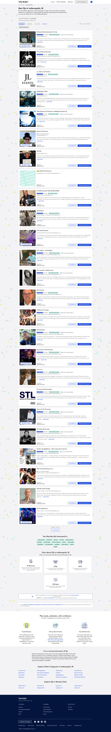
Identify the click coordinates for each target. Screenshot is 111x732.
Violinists (56, 539)
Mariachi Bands (41, 539)
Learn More (40, 42)
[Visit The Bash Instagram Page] (35, 722)
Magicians (21, 677)
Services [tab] (70, 2)
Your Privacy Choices (52, 725)
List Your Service (81, 2)
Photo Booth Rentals (79, 677)
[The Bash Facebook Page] (38, 722)
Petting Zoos (59, 670)
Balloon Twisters (78, 675)
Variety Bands (71, 542)
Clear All (45, 24)
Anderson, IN (59, 688)
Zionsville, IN (40, 685)
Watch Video (27, 46)
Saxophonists (40, 544)
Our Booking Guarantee (24, 709)
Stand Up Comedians (61, 677)
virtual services (75, 595)
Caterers (58, 672)
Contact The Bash (25, 721)
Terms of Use (31, 725)
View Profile (72, 46)
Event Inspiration (47, 709)
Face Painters (78, 670)
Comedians (21, 675)
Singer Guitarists (69, 539)
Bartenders (21, 672)
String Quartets (64, 544)
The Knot (70, 707)
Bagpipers (62, 539)
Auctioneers (40, 677)
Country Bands (47, 542)
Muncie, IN (21, 688)
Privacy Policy (21, 725)
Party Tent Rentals (42, 675)
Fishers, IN (77, 688)
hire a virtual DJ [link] (49, 597)
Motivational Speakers (43, 672)
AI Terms (69, 725)
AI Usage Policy (77, 725)
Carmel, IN (58, 685)
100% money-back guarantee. (55, 640)
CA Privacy (62, 725)
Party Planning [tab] (61, 2)
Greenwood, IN (78, 685)
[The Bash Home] (23, 2)
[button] (23, 27)
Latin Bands (57, 544)
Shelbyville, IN (22, 685)
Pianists (72, 544)
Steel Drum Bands (49, 544)
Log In (53, 2)
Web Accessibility (40, 725)
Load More (55, 530)
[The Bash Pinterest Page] (42, 722)
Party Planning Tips (47, 711)
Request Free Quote (84, 46)
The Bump (70, 709)
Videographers (60, 675)
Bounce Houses (78, 672)
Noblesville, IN (41, 688)
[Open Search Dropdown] (91, 2)
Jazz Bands (39, 542)
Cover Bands (49, 539)
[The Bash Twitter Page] (45, 722)
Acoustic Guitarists (56, 542)
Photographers (41, 670)
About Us (20, 707)
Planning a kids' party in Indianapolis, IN (52, 604)
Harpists (64, 542)
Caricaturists (21, 670)
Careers (20, 711)
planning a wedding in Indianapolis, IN (32, 604)
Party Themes (46, 707)
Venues (45, 714)
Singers (55, 546)
